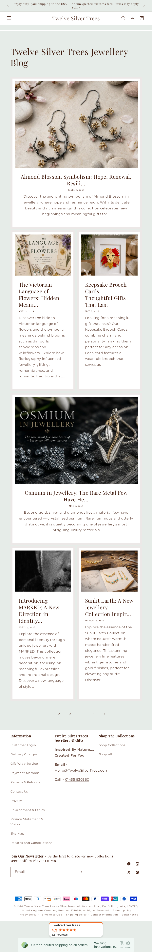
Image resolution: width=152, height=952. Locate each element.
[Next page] (104, 714)
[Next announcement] (144, 5)
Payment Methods (25, 773)
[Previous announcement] (8, 5)
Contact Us (19, 791)
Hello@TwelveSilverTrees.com (81, 770)
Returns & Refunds (25, 782)
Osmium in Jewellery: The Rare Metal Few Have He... (76, 496)
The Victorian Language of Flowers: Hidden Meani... (39, 294)
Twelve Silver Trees (36, 906)
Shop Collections (112, 745)
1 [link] (48, 714)
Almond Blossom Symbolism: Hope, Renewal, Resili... (76, 180)
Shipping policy (76, 914)
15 (92, 714)
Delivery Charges (23, 754)
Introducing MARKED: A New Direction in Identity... (39, 610)
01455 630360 (77, 779)
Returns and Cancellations (31, 843)
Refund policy (122, 910)
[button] (8, 18)
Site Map (17, 833)
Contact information (104, 914)
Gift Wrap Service (24, 763)
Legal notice (130, 914)
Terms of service (51, 914)
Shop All (105, 754)
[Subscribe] (80, 872)
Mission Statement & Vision (26, 821)
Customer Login (23, 745)
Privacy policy (27, 914)
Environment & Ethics (27, 810)
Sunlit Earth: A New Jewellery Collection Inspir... (109, 607)
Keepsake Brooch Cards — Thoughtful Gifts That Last (106, 294)
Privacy (16, 801)
